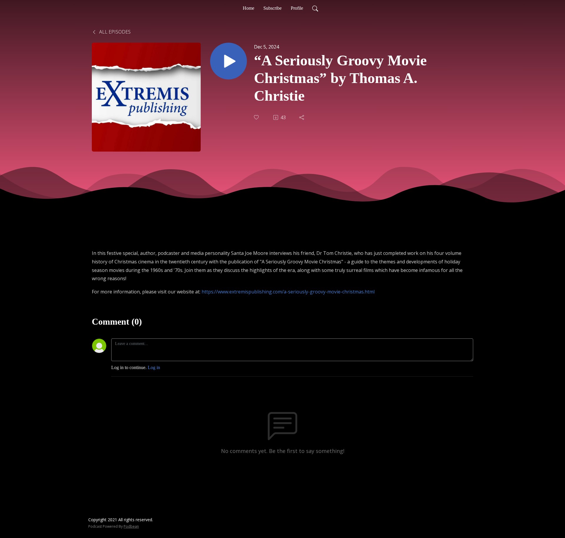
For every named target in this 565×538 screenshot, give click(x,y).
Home (248, 8)
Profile (297, 8)
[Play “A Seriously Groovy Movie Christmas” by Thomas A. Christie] (228, 61)
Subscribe (272, 8)
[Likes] (256, 117)
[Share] (302, 117)
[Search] (315, 8)
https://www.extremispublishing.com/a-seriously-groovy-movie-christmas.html (288, 291)
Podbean (131, 526)
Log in (154, 367)
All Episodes (114, 32)
